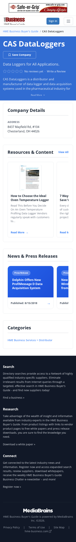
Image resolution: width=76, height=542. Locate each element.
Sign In (53, 21)
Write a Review (56, 71)
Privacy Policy (11, 527)
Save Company (21, 54)
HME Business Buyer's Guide (20, 31)
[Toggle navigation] (68, 21)
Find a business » (13, 397)
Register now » (12, 486)
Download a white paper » (19, 444)
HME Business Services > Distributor (30, 340)
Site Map (59, 527)
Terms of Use (37, 527)
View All (63, 152)
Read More (17, 232)
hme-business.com (37, 531)
